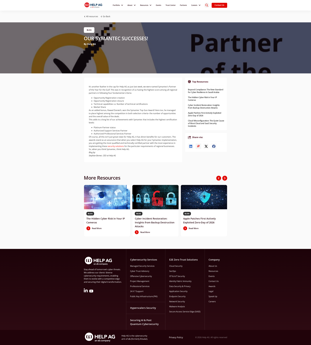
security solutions (116, 146)
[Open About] (135, 5)
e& (129, 339)
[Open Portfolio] (122, 5)
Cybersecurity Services (143, 259)
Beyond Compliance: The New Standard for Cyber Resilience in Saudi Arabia (205, 91)
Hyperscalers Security (143, 308)
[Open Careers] (200, 5)
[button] (106, 16)
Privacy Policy (176, 337)
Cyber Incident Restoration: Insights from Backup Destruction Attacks (204, 106)
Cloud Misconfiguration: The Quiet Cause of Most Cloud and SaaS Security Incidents (206, 123)
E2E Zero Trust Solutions (183, 259)
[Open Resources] (150, 5)
